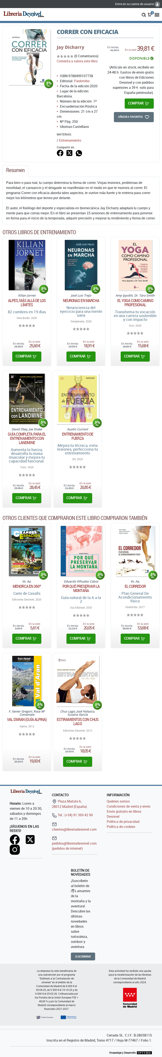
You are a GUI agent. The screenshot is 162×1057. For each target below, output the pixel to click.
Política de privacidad (123, 821)
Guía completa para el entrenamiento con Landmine (27, 438)
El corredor (135, 586)
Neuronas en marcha (81, 300)
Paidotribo (82, 81)
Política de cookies (121, 826)
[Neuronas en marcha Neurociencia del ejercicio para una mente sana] (81, 265)
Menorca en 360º (27, 586)
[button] (144, 14)
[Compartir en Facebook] (60, 152)
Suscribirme (83, 956)
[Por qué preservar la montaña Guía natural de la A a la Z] (81, 551)
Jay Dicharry (70, 47)
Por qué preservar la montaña (81, 588)
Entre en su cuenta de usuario (135, 4)
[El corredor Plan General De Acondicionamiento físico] (135, 551)
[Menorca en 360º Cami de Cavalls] (27, 551)
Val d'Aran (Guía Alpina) (27, 719)
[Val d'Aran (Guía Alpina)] (27, 681)
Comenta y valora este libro (77, 61)
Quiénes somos (118, 801)
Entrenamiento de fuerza (77, 436)
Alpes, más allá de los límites (27, 302)
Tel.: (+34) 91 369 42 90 (75, 815)
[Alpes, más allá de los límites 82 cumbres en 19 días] (26, 265)
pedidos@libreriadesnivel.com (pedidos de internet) (74, 846)
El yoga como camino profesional (135, 302)
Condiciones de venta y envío (128, 806)
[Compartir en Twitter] (69, 152)
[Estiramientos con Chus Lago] (77, 681)
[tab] (15, 171)
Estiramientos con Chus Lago (78, 721)
